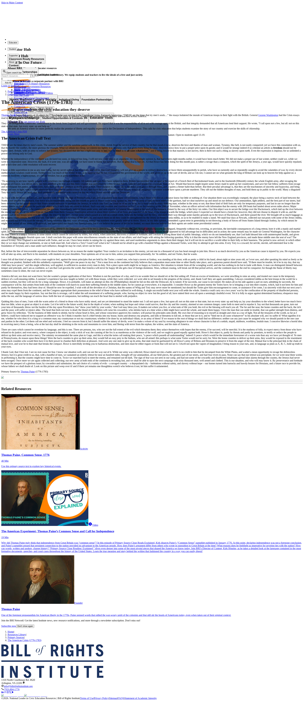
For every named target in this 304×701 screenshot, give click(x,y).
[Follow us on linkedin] (2, 692)
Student (12, 49)
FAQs (17, 89)
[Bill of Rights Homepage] (59, 39)
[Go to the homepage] (152, 661)
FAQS (121, 698)
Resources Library (17, 634)
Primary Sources (16, 637)
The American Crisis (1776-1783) (24, 640)
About (11, 62)
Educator (13, 42)
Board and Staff (22, 81)
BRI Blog (19, 83)
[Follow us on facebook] (5, 692)
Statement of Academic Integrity (141, 698)
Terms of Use (20, 112)
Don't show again (25, 626)
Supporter (13, 55)
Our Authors (20, 86)
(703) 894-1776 (11, 689)
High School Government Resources (32, 86)
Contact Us (19, 106)
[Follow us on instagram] (7, 692)
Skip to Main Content (12, 2)
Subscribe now (8, 626)
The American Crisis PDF (14, 131)
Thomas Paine (8, 115)
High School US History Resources (32, 83)
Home (11, 631)
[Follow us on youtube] (12, 692)
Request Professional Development (31, 98)
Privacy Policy (101, 698)
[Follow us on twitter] (10, 692)
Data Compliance (22, 109)
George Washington (268, 115)
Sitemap (113, 698)
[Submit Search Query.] (33, 76)
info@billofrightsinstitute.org (18, 686)
